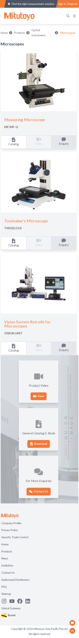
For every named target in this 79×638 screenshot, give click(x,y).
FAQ (4, 586)
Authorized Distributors (15, 579)
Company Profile (11, 523)
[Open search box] (69, 16)
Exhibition (7, 565)
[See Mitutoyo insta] (5, 601)
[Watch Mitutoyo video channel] (13, 601)
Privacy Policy (9, 530)
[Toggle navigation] (75, 16)
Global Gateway (11, 608)
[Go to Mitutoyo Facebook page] (21, 601)
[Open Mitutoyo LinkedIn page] (29, 601)
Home (4, 32)
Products (19, 32)
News (4, 558)
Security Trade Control (14, 537)
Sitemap (6, 593)
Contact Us (8, 572)
